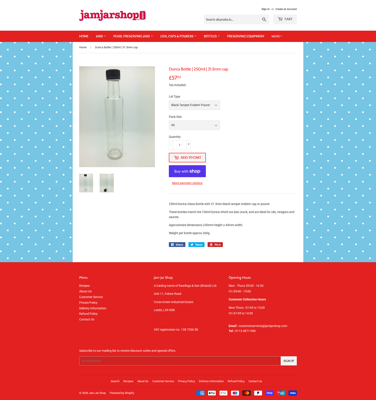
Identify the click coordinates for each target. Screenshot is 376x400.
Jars (100, 36)
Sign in (266, 9)
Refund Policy (88, 313)
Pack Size (175, 116)
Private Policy (88, 302)
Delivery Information (92, 308)
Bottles (210, 36)
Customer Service (91, 297)
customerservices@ (247, 326)
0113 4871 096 (242, 331)
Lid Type (174, 96)
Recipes (84, 285)
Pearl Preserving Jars (132, 36)
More (276, 36)
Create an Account (286, 9)
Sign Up (289, 361)
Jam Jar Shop (97, 393)
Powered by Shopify (122, 393)
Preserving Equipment (245, 36)
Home (84, 36)
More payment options (187, 183)
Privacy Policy (186, 381)
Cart (288, 19)
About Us (85, 291)
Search (115, 381)
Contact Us (86, 319)
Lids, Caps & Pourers (177, 36)
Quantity (175, 136)
